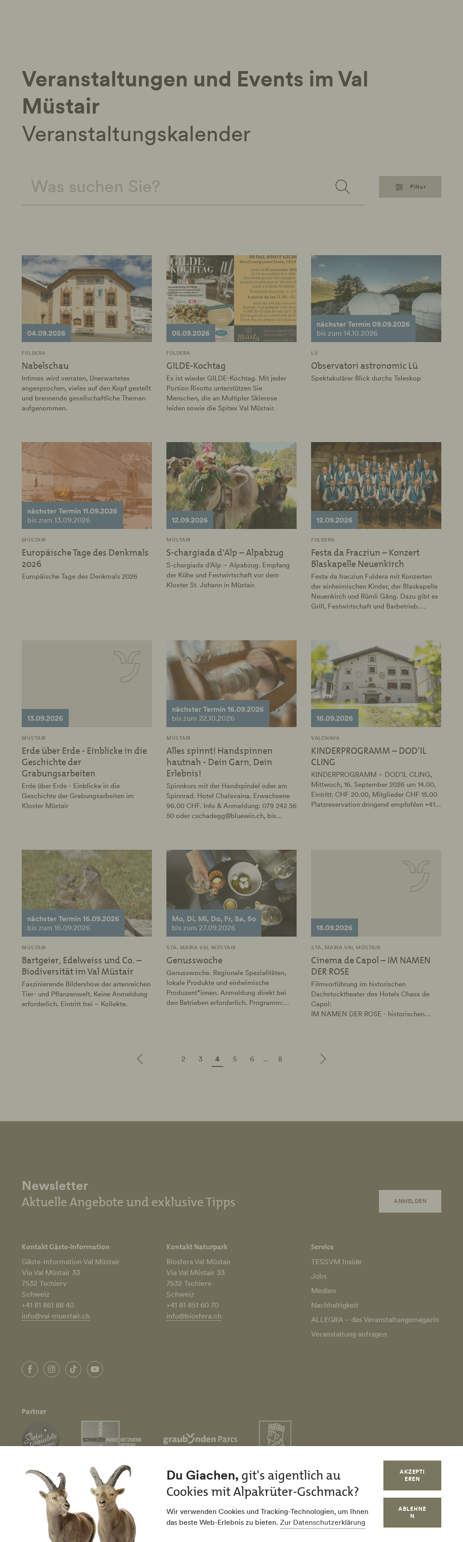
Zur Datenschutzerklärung (322, 1522)
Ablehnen (412, 1512)
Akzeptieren (412, 1475)
